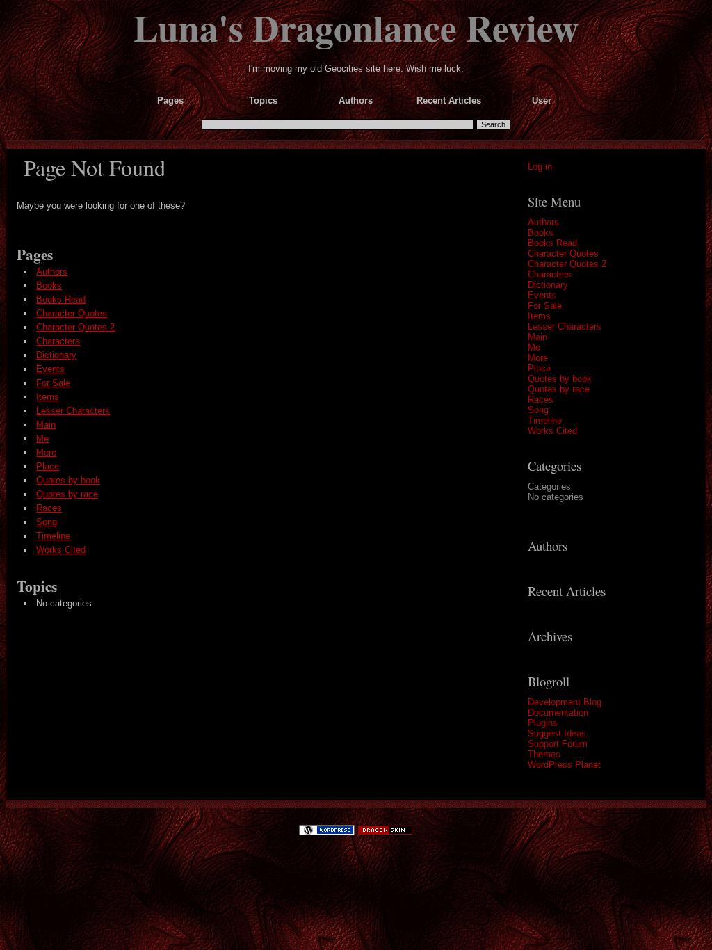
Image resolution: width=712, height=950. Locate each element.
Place (539, 368)
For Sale (545, 305)
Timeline (545, 420)
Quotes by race (559, 389)
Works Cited (552, 431)
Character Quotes (563, 253)
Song (538, 410)
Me (534, 347)
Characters (550, 274)
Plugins (543, 723)
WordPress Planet (564, 764)
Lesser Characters (564, 326)
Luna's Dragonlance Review (356, 27)
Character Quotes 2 (567, 264)
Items (539, 316)
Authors (543, 222)
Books (540, 232)
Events (542, 295)
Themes (544, 754)
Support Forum (558, 744)
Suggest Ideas (557, 733)
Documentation (558, 712)
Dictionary (548, 285)
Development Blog (564, 702)
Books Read (552, 243)
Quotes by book (560, 378)
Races (540, 399)
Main (537, 337)
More (538, 358)
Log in (540, 166)
